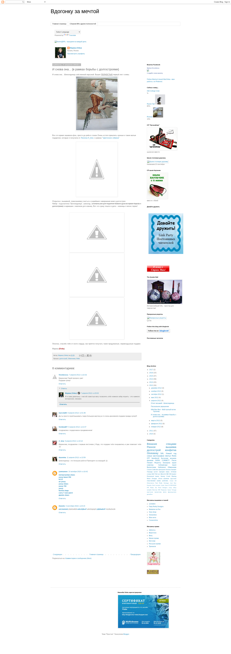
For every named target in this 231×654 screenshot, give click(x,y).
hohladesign (163, 465)
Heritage (166, 483)
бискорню (166, 463)
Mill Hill (168, 474)
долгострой (63, 358)
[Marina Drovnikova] (148, 71)
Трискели (152, 546)
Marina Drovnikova (153, 68)
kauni (174, 465)
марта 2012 (155, 420)
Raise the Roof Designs (158, 487)
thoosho (62, 506)
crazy (170, 487)
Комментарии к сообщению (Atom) (78, 558)
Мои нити (152, 517)
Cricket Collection (152, 469)
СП (148, 458)
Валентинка (151, 467)
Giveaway (152, 453)
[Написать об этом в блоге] (83, 355)
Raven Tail (151, 104)
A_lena (61, 441)
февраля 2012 (157, 424)
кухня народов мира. (162, 472)
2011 (151, 431)
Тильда (174, 490)
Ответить (62, 384)
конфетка (170, 450)
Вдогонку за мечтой (75, 11)
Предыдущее (135, 554)
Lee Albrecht (161, 474)
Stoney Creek (165, 476)
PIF (148, 487)
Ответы (64, 389)
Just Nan (173, 483)
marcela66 (63, 413)
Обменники (72, 358)
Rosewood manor (153, 476)
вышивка (171, 447)
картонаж (150, 492)
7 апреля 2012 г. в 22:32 (78, 375)
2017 (151, 370)
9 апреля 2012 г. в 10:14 (74, 441)
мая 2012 (155, 397)
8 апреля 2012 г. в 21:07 (77, 427)
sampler (149, 490)
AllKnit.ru (152, 530)
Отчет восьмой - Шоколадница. (162, 403)
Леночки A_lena (88, 138)
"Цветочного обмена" (110, 138)
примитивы (158, 492)
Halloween (162, 467)
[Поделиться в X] (85, 355)
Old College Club (153, 91)
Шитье (168, 456)
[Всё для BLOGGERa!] (153, 573)
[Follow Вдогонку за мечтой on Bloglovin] (158, 332)
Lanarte (157, 485)
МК (159, 490)
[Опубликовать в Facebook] (88, 355)
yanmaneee (63, 472)
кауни (174, 463)
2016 (151, 373)
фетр (164, 492)
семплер (150, 465)
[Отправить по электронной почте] (80, 355)
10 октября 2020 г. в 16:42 (78, 472)
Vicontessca (63, 375)
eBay (174, 487)
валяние (166, 478)
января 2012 (156, 427)
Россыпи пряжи (155, 544)
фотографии (158, 456)
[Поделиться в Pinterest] (90, 355)
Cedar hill (173, 480)
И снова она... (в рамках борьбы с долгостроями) (163, 415)
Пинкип (150, 463)
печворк (173, 472)
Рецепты (157, 463)
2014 (151, 379)
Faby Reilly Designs (156, 506)
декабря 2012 (156, 388)
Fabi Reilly (158, 483)
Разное (151, 447)
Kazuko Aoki (151, 485)
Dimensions (150, 483)
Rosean (150, 117)
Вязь (151, 536)
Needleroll (155, 458)
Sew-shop (152, 512)
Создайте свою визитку (155, 73)
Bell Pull (154, 474)
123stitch (152, 504)
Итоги (160, 478)
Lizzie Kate (164, 485)
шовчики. (165, 480)
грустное (173, 478)
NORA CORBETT (162, 460)
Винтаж (154, 490)
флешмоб (162, 469)
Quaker (173, 474)
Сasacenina (153, 520)
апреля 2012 (156, 401)
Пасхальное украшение (160, 406)
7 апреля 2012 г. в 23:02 (90, 393)
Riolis (78, 358)
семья (149, 456)
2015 (151, 376)
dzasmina (62, 457)
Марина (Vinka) (76, 48)
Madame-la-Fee (155, 509)
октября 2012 (156, 394)
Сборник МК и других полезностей (83, 24)
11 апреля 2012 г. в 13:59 (76, 457)
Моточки (152, 541)
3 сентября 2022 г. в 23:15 (75, 506)
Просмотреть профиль (76, 54)
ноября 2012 (156, 391)
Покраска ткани (166, 490)
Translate (72, 35)
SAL (162, 453)
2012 (151, 385)
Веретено (152, 533)
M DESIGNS (172, 485)
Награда (150, 472)
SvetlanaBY (63, 427)
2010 (151, 434)
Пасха (174, 460)
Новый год (171, 453)
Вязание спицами (161, 444)
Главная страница (59, 24)
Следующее (57, 554)
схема (149, 474)
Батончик (164, 458)
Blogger (126, 634)
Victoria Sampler (171, 469)
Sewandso (153, 515)
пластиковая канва (154, 480)
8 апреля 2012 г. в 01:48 (77, 413)
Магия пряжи (154, 538)
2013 (151, 382)
